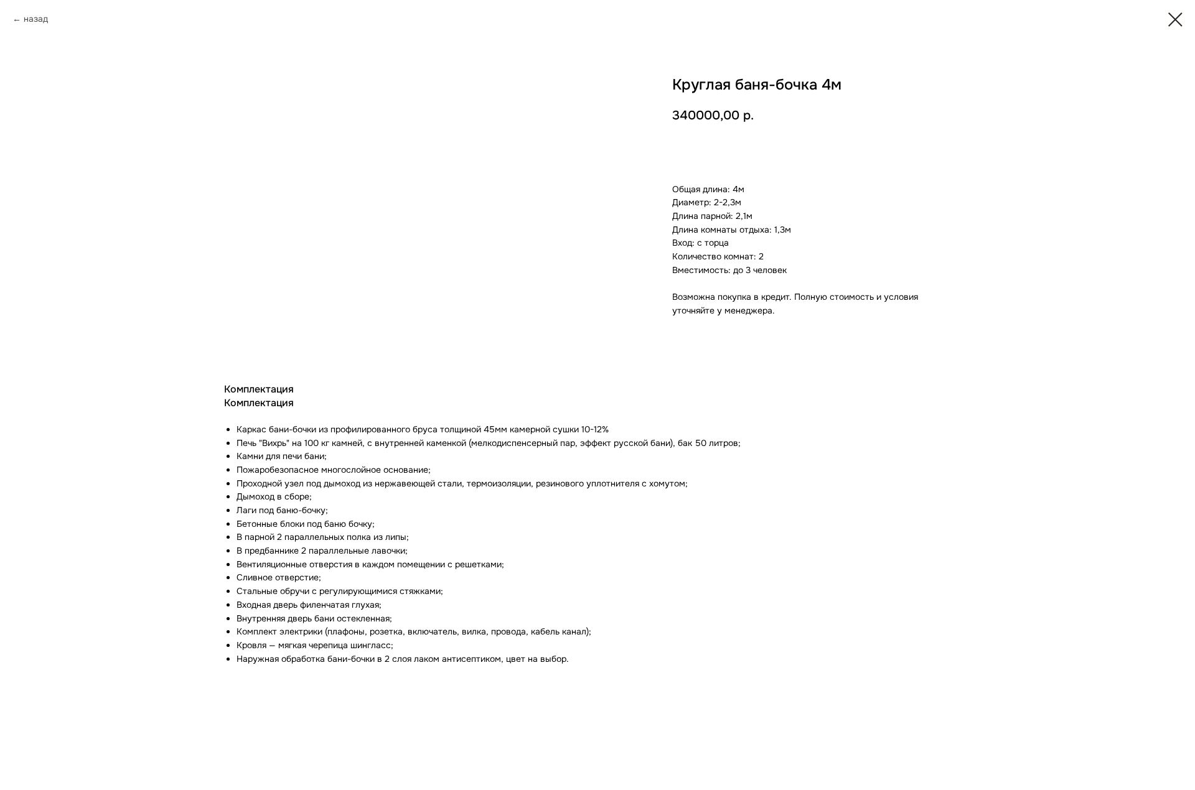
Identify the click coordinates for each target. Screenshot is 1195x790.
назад (36, 18)
